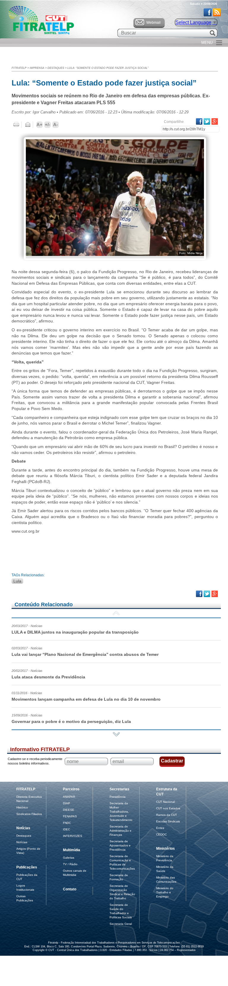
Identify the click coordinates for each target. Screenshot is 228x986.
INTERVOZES (72, 836)
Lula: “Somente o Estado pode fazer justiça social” (107, 68)
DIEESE (68, 809)
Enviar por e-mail (28, 124)
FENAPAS (70, 816)
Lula (17, 581)
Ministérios (165, 848)
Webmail (153, 22)
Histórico (22, 807)
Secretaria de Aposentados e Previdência (120, 845)
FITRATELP (19, 68)
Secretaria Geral (121, 923)
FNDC (67, 822)
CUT (60, 21)
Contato (69, 889)
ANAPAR (69, 796)
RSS (217, 12)
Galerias (68, 857)
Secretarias (119, 789)
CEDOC (161, 834)
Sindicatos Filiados (29, 814)
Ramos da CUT (166, 814)
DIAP (66, 803)
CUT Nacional (165, 801)
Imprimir (16, 124)
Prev (116, 613)
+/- (47, 124)
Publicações (26, 867)
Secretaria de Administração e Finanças (121, 830)
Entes (160, 828)
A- (55, 124)
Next (116, 734)
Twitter (207, 121)
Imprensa (37, 68)
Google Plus (214, 121)
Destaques (56, 68)
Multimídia (71, 850)
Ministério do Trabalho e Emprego (164, 892)
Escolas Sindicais (168, 821)
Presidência (118, 796)
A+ (39, 124)
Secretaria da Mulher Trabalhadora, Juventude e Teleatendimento (121, 812)
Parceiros (71, 789)
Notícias (23, 828)
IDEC (66, 829)
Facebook (208, 12)
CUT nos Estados (168, 808)
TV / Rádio (70, 864)
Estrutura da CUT (166, 791)
